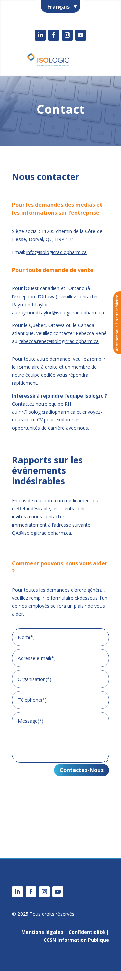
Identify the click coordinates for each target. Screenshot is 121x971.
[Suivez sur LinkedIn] (40, 35)
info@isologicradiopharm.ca (56, 252)
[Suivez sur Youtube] (80, 35)
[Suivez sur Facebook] (53, 35)
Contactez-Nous (81, 770)
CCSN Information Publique (76, 940)
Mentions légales (42, 932)
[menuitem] (60, 6)
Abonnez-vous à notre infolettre (117, 323)
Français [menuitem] (58, 6)
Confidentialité (87, 932)
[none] (60, 6)
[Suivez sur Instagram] (67, 35)
